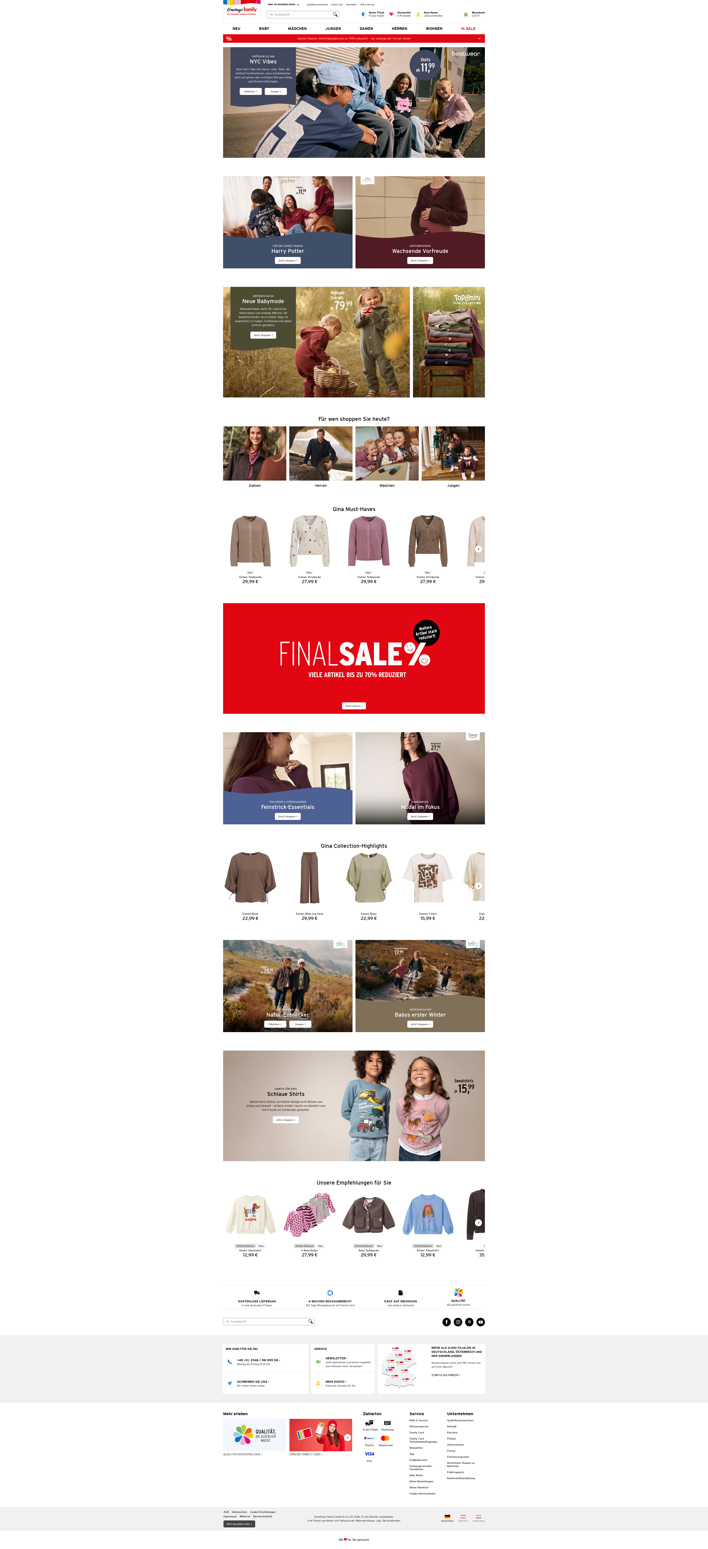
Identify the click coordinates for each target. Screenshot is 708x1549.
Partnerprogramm (458, 1456)
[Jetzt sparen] (354, 658)
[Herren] (321, 457)
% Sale (468, 28)
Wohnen (434, 28)
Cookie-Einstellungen (263, 1511)
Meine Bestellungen (421, 1481)
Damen (366, 28)
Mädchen (297, 28)
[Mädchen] (387, 457)
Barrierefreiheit (262, 1516)
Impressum (230, 1516)
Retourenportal (418, 1426)
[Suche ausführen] (335, 14)
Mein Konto (416, 1475)
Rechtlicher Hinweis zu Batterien (461, 1464)
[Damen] (254, 457)
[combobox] (299, 14)
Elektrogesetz (455, 1472)
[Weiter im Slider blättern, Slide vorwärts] (478, 549)
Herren (399, 28)
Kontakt (452, 1426)
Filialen (451, 1438)
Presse (451, 1450)
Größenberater (418, 1459)
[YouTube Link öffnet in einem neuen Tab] (480, 1322)
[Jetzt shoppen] (288, 222)
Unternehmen (455, 1444)
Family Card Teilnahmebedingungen (423, 1440)
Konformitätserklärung (461, 1478)
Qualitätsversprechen (317, 4)
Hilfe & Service (367, 4)
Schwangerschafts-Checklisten (421, 1468)
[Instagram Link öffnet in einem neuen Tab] (458, 1322)
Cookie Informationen (422, 1493)
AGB (226, 1511)
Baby (264, 28)
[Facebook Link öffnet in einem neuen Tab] (446, 1322)
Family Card (337, 4)
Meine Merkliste (419, 1487)
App (411, 1453)
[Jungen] (453, 457)
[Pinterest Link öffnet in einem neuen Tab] (469, 1322)
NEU (236, 28)
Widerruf (245, 1516)
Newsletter (351, 4)
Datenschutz (239, 1511)
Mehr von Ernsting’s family (281, 4)
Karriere (452, 1432)
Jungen (333, 28)
